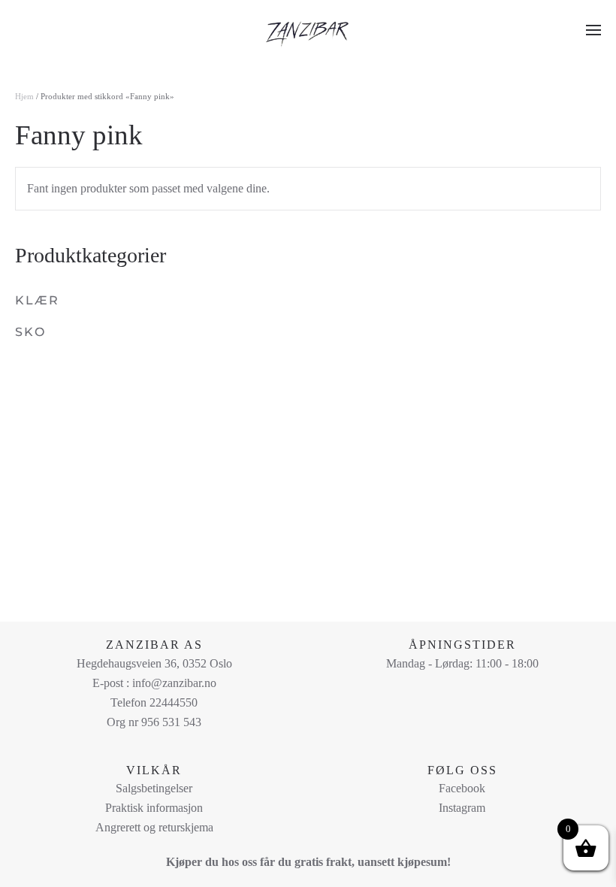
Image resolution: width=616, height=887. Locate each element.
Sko (30, 332)
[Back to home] (308, 30)
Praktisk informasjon (154, 807)
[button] (593, 30)
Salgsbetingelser (154, 788)
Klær (37, 300)
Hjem (24, 96)
